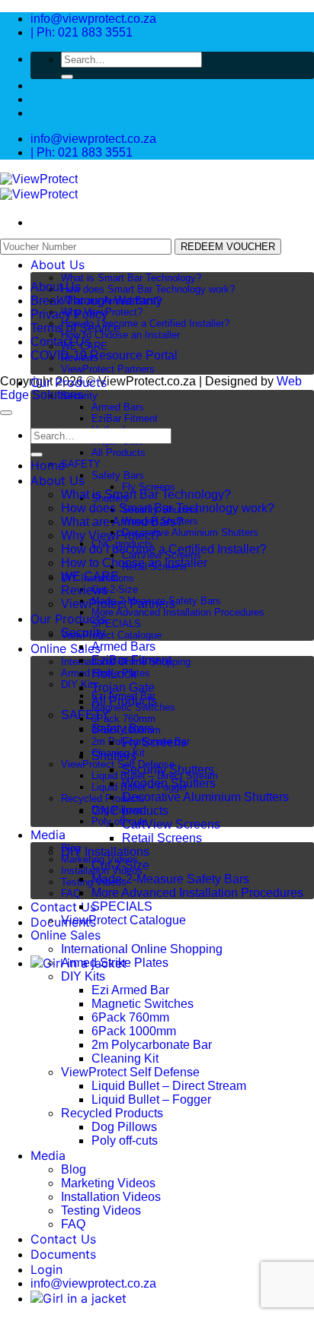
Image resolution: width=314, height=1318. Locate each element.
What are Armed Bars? (111, 300)
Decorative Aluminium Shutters (190, 532)
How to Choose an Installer (120, 335)
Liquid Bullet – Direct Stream (168, 1085)
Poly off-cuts (119, 821)
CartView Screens (171, 824)
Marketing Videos (108, 1183)
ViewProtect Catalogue (111, 635)
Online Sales (65, 648)
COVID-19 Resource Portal (104, 355)
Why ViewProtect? (102, 312)
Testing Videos (101, 1210)
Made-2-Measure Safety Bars (170, 879)
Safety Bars (117, 475)
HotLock (113, 673)
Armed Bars (117, 407)
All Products (118, 452)
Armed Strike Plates (114, 962)
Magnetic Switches (142, 1003)
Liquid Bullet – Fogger (151, 1099)
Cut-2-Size (114, 589)
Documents (63, 1254)
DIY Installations (105, 851)
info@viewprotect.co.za (93, 1283)
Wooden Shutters (169, 783)
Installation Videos (111, 1196)
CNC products (129, 810)
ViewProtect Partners (108, 369)
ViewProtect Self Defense (118, 764)
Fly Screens (148, 487)
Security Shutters (168, 769)
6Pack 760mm (123, 718)
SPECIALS (116, 623)
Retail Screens (162, 838)
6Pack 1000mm (133, 1031)
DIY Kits (83, 976)
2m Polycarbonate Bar (151, 1044)
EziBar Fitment (124, 418)
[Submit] (67, 76)
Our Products (68, 382)
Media (48, 834)
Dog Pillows (124, 1126)
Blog (73, 1169)
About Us (57, 264)
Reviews (79, 357)
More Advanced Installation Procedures (177, 612)
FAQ (71, 893)
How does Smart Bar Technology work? (148, 289)
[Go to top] (6, 412)
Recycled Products (103, 798)
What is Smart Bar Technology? (131, 278)
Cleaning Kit (125, 1058)
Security (79, 395)
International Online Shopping (142, 949)
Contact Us (63, 906)
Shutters (113, 755)
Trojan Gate (123, 687)
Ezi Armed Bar (130, 990)
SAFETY (81, 464)
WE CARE (84, 346)
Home (47, 465)
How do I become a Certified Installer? (145, 323)
